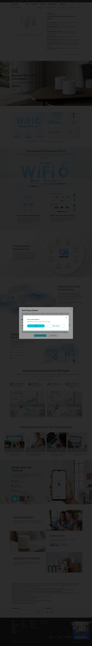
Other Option (56, 326)
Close (66, 317)
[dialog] (46, 323)
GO (36, 326)
